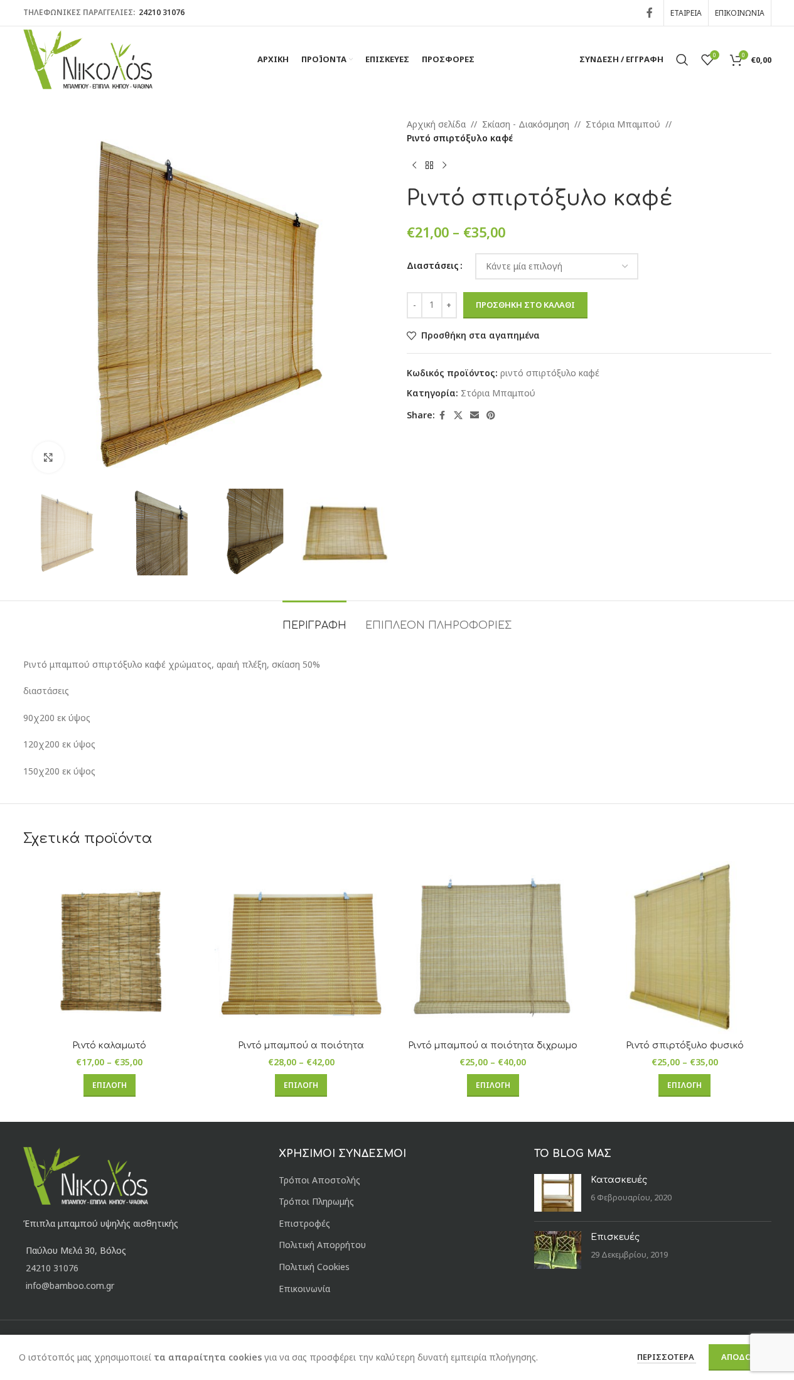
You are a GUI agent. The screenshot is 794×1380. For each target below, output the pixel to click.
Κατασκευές (619, 1180)
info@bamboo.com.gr (70, 1285)
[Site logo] (88, 58)
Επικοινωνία (304, 1289)
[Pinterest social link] (491, 415)
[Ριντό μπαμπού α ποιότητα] (301, 948)
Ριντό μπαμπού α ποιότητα (301, 1045)
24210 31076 (161, 12)
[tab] (314, 619)
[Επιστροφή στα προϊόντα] (429, 165)
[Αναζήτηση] (682, 59)
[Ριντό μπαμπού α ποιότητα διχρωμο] (493, 948)
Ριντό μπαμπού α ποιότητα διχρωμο (492, 1045)
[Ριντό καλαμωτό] (109, 948)
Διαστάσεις (433, 265)
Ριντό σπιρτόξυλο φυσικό (685, 1045)
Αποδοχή (742, 1356)
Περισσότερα (666, 1356)
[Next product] (444, 165)
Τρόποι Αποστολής (319, 1180)
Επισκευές (615, 1237)
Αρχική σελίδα (436, 124)
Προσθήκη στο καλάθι (525, 304)
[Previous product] (414, 165)
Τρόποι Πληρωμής (316, 1201)
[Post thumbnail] (557, 1193)
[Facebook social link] (649, 12)
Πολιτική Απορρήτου (322, 1245)
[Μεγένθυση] (48, 457)
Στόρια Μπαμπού (623, 124)
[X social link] (458, 415)
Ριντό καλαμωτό (109, 1045)
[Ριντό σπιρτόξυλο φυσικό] (684, 948)
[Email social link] (474, 415)
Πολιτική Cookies (314, 1267)
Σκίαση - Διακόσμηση (525, 124)
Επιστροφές (304, 1223)
